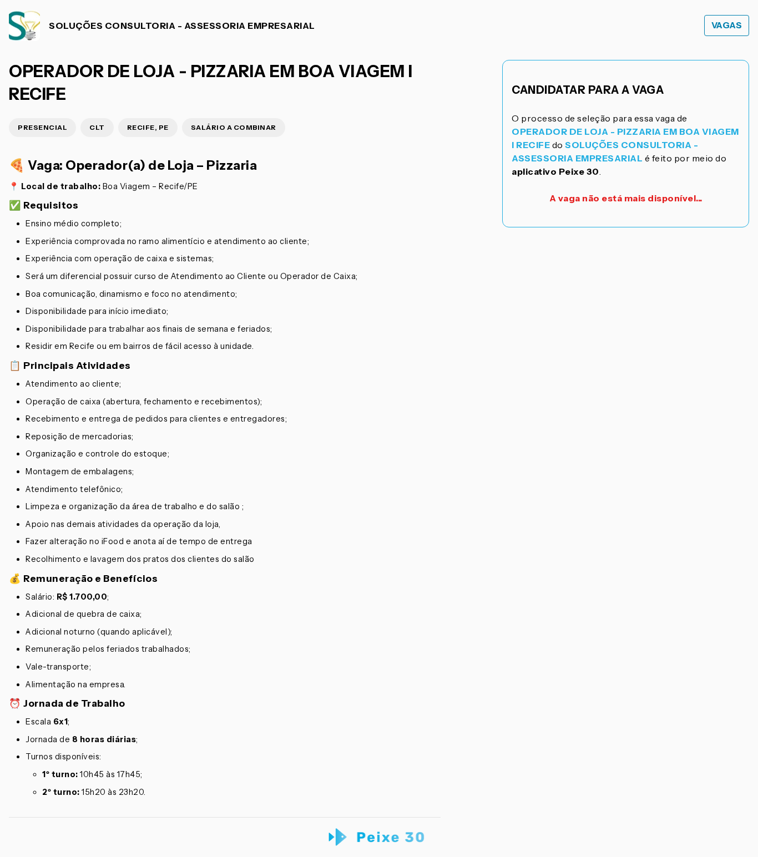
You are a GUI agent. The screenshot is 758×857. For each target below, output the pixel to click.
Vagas (726, 25)
